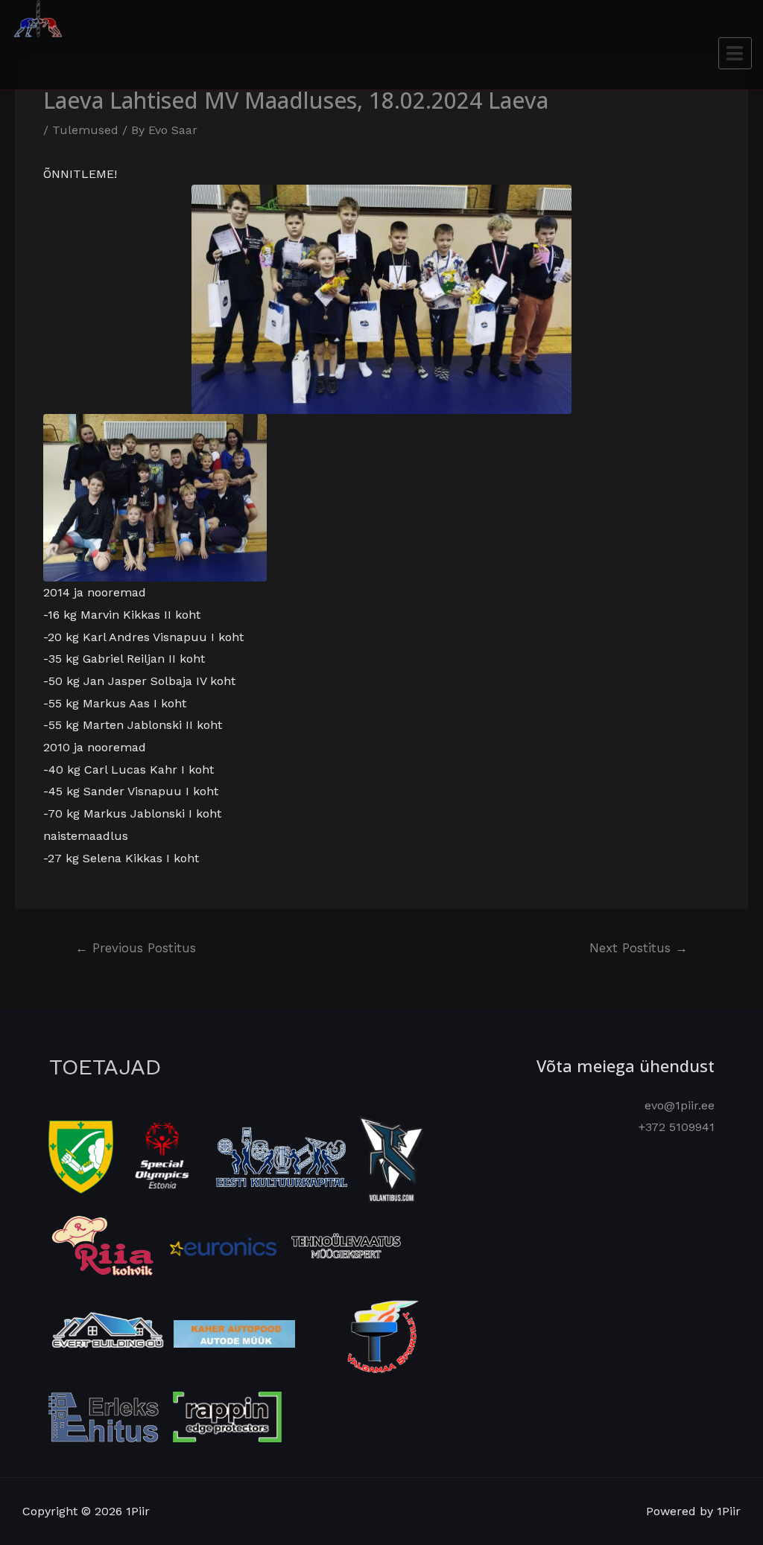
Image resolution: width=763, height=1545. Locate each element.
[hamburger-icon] (735, 53)
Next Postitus (638, 947)
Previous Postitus (135, 947)
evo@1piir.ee (680, 1105)
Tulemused (85, 130)
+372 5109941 (677, 1127)
